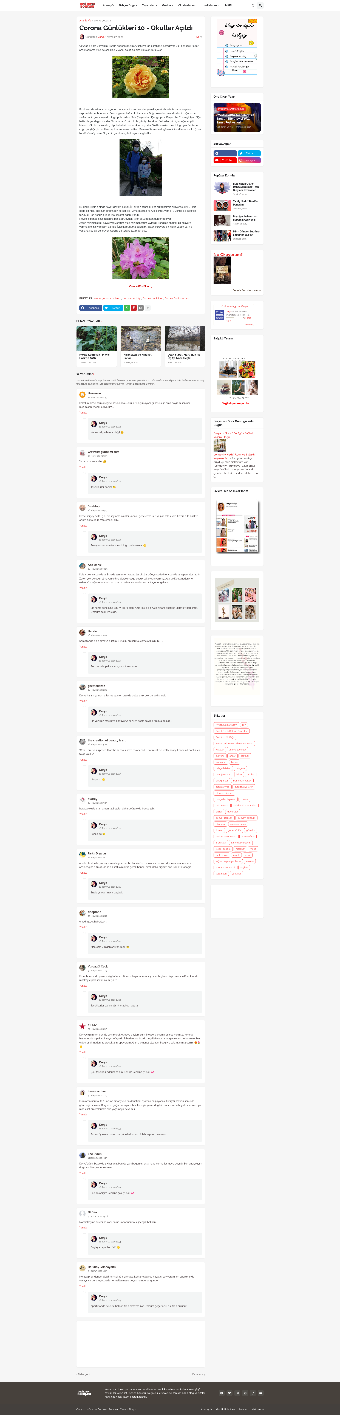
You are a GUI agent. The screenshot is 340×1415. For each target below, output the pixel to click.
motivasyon (222, 855)
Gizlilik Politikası (225, 1409)
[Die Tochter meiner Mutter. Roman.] (222, 283)
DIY (244, 725)
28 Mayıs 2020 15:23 (97, 803)
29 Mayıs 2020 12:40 (97, 916)
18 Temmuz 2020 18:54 (110, 1241)
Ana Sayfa (85, 20)
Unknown (94, 393)
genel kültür (234, 830)
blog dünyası (223, 787)
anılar (233, 756)
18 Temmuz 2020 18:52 (110, 941)
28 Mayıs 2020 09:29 (97, 569)
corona (244, 799)
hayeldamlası (97, 1091)
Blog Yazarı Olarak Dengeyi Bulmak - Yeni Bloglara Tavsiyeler (246, 187)
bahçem (240, 768)
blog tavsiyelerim (244, 787)
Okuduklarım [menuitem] (186, 5)
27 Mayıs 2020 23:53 (97, 456)
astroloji (245, 756)
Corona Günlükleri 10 (177, 298)
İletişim (243, 1409)
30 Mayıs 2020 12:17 (97, 1029)
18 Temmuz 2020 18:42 (110, 427)
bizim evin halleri (242, 780)
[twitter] (229, 1393)
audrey (92, 799)
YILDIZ (92, 1025)
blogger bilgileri (224, 793)
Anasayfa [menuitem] (108, 5)
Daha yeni (84, 1374)
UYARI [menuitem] (228, 5)
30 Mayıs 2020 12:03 (97, 970)
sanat (247, 855)
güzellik (250, 830)
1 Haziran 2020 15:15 (97, 1158)
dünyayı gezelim (246, 818)
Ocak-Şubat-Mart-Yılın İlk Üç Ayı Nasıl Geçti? (184, 356)
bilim (239, 774)
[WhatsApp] (127, 308)
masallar (240, 849)
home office (248, 836)
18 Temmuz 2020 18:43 (110, 540)
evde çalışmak (238, 824)
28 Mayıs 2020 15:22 (97, 744)
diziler (219, 811)
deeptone (94, 912)
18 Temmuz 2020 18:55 (110, 1300)
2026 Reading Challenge (234, 306)
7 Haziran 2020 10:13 (97, 1271)
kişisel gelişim (223, 849)
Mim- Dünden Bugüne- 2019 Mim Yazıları (246, 233)
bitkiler (250, 774)
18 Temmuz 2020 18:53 (110, 1128)
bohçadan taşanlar (226, 799)
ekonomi (220, 824)
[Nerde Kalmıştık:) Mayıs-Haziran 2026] (96, 338)
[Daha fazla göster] (148, 308)
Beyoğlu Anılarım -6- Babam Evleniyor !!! (245, 218)
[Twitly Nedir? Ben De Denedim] (222, 205)
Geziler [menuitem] (166, 5)
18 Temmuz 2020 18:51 (110, 887)
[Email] (141, 308)
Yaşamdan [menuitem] (148, 5)
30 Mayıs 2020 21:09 (97, 1095)
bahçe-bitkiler (223, 768)
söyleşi (244, 867)
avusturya (221, 762)
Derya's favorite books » (247, 290)
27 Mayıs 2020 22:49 (97, 397)
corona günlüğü (132, 298)
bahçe (234, 762)
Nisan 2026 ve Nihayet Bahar (137, 356)
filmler (219, 830)
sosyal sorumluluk (225, 867)
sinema (250, 861)
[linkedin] (261, 1393)
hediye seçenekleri (226, 836)
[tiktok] (253, 1393)
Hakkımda (258, 1409)
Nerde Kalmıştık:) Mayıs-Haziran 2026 (94, 356)
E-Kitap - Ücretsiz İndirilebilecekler (234, 743)
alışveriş (220, 756)
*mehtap (94, 506)
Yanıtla (83, 412)
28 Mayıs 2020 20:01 (97, 857)
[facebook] (225, 153)
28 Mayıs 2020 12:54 (97, 690)
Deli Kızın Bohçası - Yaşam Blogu (116, 1409)
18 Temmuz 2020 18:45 (110, 661)
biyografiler (222, 780)
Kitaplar (220, 749)
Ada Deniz (94, 565)
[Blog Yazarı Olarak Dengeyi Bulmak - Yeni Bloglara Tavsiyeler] (222, 188)
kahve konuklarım (241, 842)
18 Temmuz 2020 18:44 (110, 602)
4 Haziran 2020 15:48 (98, 1216)
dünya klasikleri (224, 818)
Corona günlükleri (153, 298)
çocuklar (236, 873)
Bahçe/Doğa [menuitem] (127, 5)
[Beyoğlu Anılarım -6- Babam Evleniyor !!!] (222, 220)
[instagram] (237, 1393)
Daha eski (197, 1374)
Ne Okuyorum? (228, 254)
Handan (93, 631)
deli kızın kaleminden (245, 805)
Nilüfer (92, 1212)
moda (253, 849)
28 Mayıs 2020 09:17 (97, 510)
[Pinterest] (134, 308)
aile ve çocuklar (103, 20)
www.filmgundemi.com (104, 452)
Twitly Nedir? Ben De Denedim (245, 203)
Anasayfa (206, 1409)
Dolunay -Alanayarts (102, 1267)
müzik (236, 855)
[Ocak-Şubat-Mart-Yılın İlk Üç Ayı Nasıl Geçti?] (185, 338)
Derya (103, 422)
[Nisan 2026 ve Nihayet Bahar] (141, 338)
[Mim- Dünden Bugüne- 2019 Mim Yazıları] (222, 235)
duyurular (232, 811)
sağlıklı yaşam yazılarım (228, 861)
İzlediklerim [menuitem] (209, 5)
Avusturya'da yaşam (226, 725)
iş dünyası (221, 842)
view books (249, 324)
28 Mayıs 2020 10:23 (97, 635)
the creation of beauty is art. (107, 740)
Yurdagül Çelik (98, 966)
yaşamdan (221, 873)
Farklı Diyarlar (97, 853)
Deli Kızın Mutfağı (225, 737)
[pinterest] (245, 1393)
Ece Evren (95, 1154)
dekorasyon (222, 805)
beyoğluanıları (223, 774)
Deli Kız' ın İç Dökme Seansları (232, 731)
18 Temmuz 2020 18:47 (110, 774)
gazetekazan (96, 686)
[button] (253, 5)
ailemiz (117, 298)
